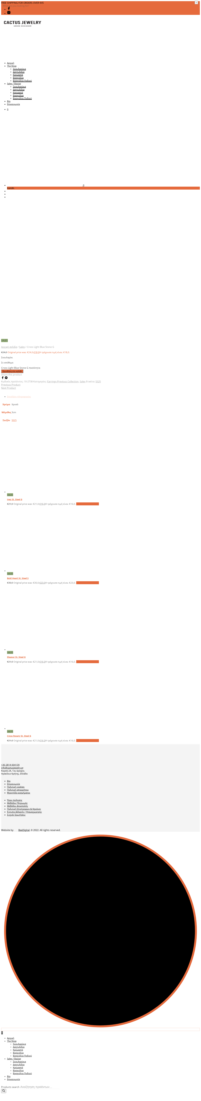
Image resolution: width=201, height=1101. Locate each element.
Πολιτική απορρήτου (18, 789)
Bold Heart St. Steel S (18, 578)
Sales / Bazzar (14, 83)
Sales (22, 347)
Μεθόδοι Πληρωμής (17, 803)
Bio (8, 101)
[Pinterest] (6, 378)
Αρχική (10, 62)
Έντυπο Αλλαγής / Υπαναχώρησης (24, 811)
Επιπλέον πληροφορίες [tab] (19, 396)
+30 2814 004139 (10, 764)
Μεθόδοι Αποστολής (17, 805)
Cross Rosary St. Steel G (19, 735)
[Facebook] (3, 378)
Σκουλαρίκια (19, 68)
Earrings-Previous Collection (63, 381)
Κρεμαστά (18, 74)
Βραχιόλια (18, 77)
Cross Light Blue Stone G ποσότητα (20, 367)
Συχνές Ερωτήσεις (16, 814)
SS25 (98, 381)
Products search (10, 1087)
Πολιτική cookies (15, 786)
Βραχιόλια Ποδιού (22, 80)
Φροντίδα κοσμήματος (18, 792)
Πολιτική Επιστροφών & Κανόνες (24, 808)
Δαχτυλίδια (18, 71)
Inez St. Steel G (14, 499)
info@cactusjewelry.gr (12, 767)
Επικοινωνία (13, 104)
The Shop (11, 65)
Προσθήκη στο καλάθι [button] (87, 503)
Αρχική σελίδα (9, 347)
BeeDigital (24, 830)
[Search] (3, 1091)
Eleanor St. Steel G (16, 657)
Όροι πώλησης (14, 800)
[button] (7, 109)
